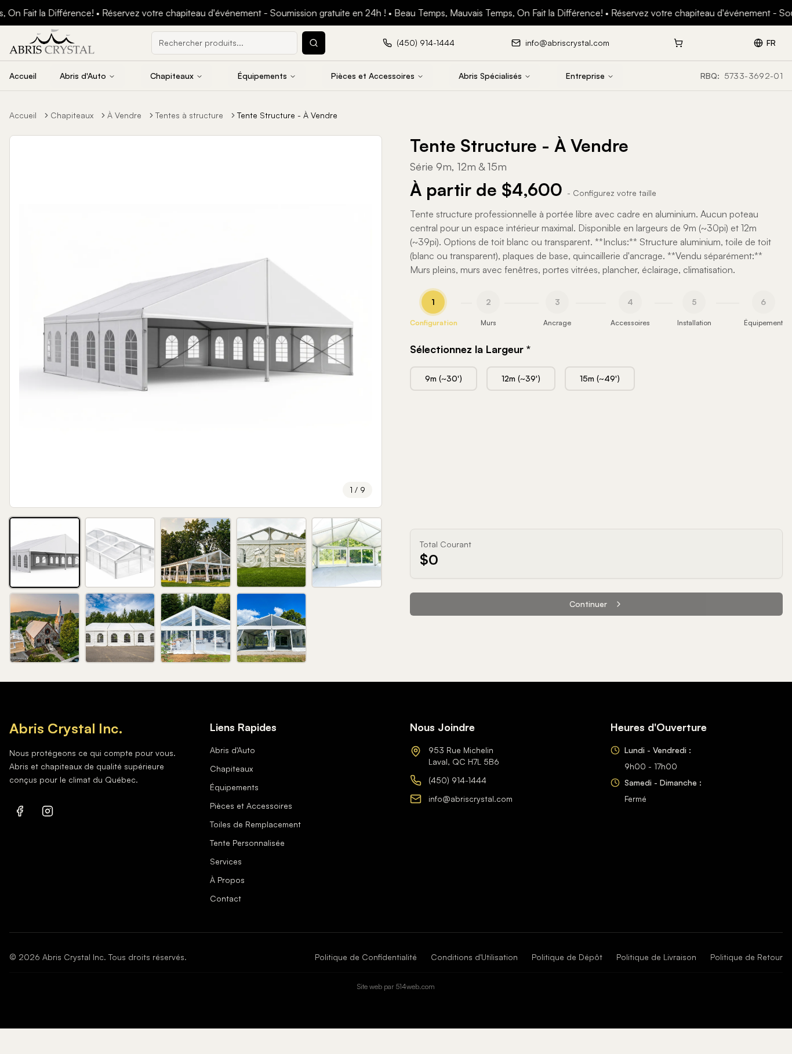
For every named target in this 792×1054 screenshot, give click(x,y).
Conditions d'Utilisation (474, 957)
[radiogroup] (596, 378)
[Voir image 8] (195, 628)
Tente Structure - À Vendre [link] (287, 115)
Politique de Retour (746, 957)
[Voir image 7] (120, 628)
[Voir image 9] (271, 628)
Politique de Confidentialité (366, 957)
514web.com (415, 986)
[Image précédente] (26, 321)
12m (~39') (521, 378)
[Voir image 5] (346, 552)
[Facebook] (19, 811)
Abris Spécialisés (490, 76)
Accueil (23, 76)
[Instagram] (47, 811)
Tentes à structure (189, 115)
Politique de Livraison (656, 957)
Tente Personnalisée (247, 843)
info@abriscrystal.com (470, 799)
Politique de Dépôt (567, 957)
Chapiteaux (172, 76)
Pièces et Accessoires (373, 76)
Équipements (262, 76)
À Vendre (124, 115)
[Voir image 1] (44, 552)
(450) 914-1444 (457, 780)
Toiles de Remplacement (255, 824)
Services (226, 861)
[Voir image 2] (120, 552)
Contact (225, 898)
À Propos (227, 880)
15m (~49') (600, 378)
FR (771, 43)
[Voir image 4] (271, 552)
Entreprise (585, 76)
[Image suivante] (365, 321)
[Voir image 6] (44, 628)
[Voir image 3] (195, 552)
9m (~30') (443, 378)
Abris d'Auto (83, 76)
